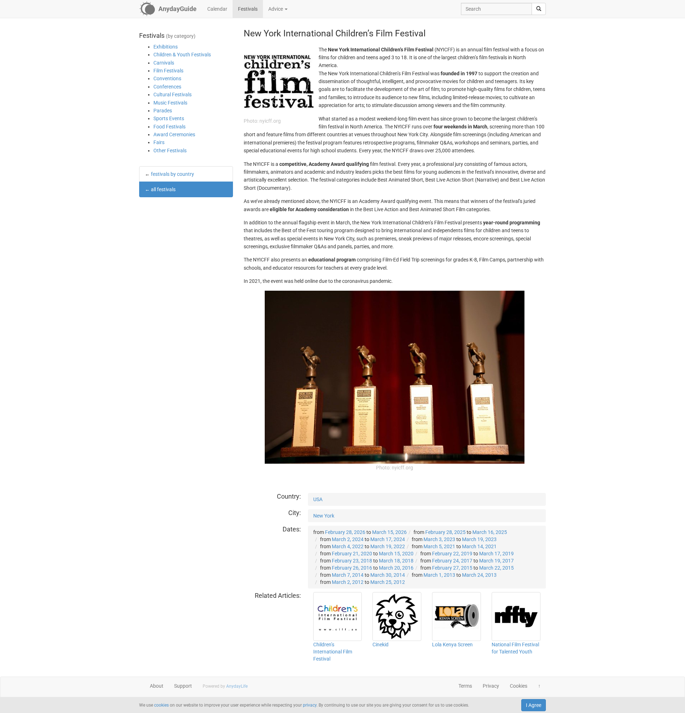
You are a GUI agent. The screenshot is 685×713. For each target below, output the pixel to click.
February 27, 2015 (452, 568)
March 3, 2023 (439, 539)
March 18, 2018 (396, 561)
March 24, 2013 (479, 575)
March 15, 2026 (389, 532)
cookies (161, 705)
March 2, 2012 (348, 582)
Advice (276, 9)
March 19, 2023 (479, 539)
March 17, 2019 (496, 553)
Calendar (217, 9)
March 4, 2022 (348, 546)
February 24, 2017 (452, 561)
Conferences (167, 87)
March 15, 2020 (396, 553)
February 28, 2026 (345, 532)
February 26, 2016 (352, 568)
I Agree (533, 705)
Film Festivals (168, 70)
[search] (539, 9)
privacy (309, 705)
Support (183, 686)
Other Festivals (170, 150)
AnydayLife (237, 686)
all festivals (163, 189)
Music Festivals (170, 103)
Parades (162, 110)
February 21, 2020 (352, 553)
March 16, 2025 (489, 532)
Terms (465, 686)
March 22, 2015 (496, 568)
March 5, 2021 (439, 546)
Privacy (491, 686)
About (156, 686)
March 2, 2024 (348, 539)
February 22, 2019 (452, 553)
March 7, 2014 (348, 575)
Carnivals (163, 63)
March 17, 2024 (387, 539)
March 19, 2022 (387, 546)
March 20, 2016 (396, 568)
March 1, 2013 (439, 575)
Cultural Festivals (172, 94)
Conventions (167, 78)
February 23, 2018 (352, 561)
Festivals (248, 9)
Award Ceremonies (174, 134)
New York (323, 516)
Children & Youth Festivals (182, 54)
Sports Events (168, 118)
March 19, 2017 (496, 561)
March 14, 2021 (479, 546)
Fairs (158, 142)
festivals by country (172, 174)
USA (318, 499)
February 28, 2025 (445, 532)
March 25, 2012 (387, 582)
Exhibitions (165, 47)
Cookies (518, 686)
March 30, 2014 (387, 575)
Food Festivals (169, 126)
